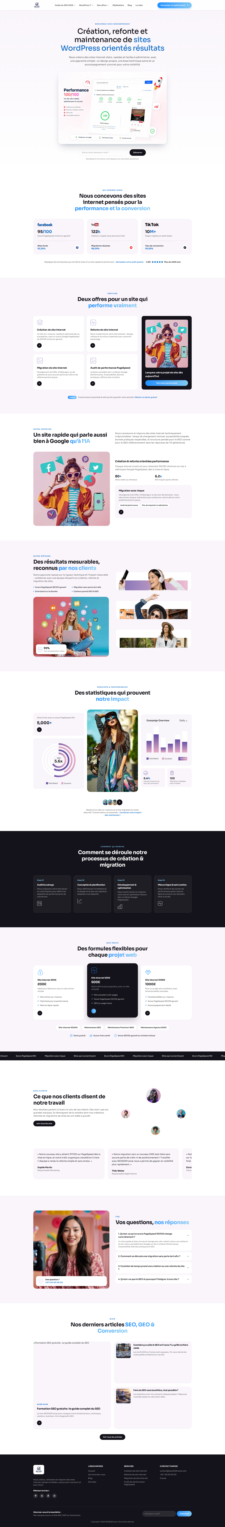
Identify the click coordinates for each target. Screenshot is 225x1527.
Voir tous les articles (112, 1437)
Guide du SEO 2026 (64, 5)
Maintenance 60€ (92, 1027)
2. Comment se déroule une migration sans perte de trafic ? (149, 1256)
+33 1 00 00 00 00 (54, 1282)
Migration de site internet (52, 367)
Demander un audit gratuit (173, 5)
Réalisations (118, 5)
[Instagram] (54, 1495)
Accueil (91, 1471)
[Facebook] (48, 1495)
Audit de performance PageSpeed (110, 367)
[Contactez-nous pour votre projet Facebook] (77, 247)
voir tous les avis (44, 1123)
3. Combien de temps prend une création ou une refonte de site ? (151, 1268)
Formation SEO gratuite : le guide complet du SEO (68, 1408)
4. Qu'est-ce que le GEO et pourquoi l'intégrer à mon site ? (148, 1279)
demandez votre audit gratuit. (130, 262)
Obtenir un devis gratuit (146, 397)
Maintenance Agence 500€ (154, 1027)
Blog (130, 5)
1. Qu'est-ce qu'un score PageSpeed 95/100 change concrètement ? (145, 1235)
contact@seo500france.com (173, 1471)
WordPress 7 (85, 5)
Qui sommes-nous (96, 1474)
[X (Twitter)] (42, 1495)
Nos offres (102, 5)
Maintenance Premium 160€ (121, 1027)
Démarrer (137, 152)
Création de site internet (51, 329)
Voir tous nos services (166, 383)
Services (92, 1482)
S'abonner (184, 1514)
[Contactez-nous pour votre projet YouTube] (131, 247)
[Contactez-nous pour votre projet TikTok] (185, 247)
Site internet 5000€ (68, 1027)
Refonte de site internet (104, 329)
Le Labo (139, 5)
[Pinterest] (35, 1495)
